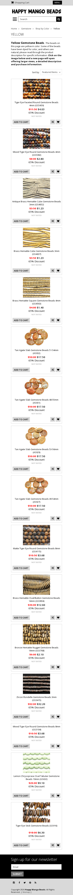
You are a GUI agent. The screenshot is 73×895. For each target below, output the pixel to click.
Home (14, 28)
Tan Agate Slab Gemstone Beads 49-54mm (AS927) (36, 500)
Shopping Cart (22, 2)
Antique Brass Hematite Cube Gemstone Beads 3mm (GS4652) (36, 203)
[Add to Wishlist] (58, 122)
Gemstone (26, 28)
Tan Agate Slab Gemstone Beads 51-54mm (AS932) (36, 352)
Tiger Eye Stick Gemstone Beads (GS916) (36, 825)
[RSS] (35, 883)
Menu (57, 2)
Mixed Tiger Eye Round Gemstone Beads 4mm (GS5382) (36, 153)
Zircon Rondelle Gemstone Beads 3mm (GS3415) (36, 699)
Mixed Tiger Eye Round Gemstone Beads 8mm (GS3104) (36, 728)
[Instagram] (14, 883)
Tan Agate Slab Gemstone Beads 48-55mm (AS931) (36, 401)
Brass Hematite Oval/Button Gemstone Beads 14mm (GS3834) (36, 599)
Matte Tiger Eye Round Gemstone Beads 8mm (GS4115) (36, 550)
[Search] (59, 19)
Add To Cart (21, 121)
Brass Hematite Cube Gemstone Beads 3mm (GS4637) (36, 252)
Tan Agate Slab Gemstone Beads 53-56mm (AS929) (36, 451)
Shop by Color (42, 28)
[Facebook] (19, 883)
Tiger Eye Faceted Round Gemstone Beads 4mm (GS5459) (36, 104)
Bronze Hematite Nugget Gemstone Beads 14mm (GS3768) (36, 649)
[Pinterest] (30, 883)
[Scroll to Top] (67, 882)
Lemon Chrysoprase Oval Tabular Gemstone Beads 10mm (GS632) (37, 778)
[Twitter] (25, 883)
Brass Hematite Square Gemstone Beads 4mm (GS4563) (36, 302)
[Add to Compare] (52, 122)
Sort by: (35, 72)
